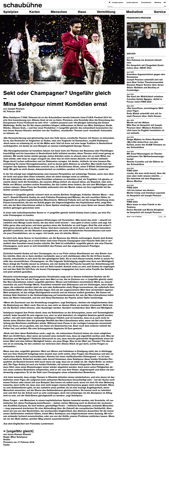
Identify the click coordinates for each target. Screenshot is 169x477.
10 (165, 217)
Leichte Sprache (132, 2)
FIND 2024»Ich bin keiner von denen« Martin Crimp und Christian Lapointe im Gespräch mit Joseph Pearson (146, 191)
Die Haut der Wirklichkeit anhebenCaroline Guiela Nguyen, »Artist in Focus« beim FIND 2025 (145, 99)
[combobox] (136, 6)
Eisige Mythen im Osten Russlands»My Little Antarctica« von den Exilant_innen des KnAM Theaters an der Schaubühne (146, 143)
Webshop (158, 2)
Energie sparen (117, 2)
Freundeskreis (146, 2)
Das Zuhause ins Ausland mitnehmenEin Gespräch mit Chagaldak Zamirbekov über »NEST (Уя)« (145, 64)
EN (165, 2)
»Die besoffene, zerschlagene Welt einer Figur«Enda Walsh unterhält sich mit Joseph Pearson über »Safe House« (145, 112)
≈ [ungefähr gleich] (18, 431)
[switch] (110, 2)
